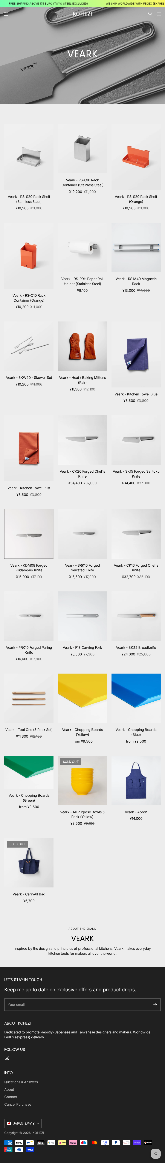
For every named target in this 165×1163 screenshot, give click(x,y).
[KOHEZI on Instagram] (6, 1057)
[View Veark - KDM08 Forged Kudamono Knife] (28, 533)
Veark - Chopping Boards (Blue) (136, 732)
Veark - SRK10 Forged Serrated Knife (82, 567)
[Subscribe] (155, 1004)
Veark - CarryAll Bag (29, 894)
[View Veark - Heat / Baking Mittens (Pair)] (82, 346)
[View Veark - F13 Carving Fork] (82, 616)
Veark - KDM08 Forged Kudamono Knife (28, 567)
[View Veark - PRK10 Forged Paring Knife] (28, 616)
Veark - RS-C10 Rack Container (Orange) (29, 298)
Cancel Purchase (17, 1104)
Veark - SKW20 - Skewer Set (29, 377)
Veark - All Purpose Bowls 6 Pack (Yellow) (82, 814)
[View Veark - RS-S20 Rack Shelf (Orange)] (136, 157)
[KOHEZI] (82, 14)
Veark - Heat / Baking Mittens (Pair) (82, 380)
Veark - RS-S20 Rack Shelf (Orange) (136, 199)
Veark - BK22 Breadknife (136, 647)
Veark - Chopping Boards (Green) (29, 798)
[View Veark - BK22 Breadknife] (136, 616)
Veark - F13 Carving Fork (82, 647)
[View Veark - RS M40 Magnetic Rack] (136, 247)
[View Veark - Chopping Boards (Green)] (28, 772)
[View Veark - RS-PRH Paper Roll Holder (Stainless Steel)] (82, 247)
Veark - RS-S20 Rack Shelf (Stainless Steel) (29, 199)
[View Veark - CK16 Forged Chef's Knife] (136, 533)
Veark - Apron (136, 812)
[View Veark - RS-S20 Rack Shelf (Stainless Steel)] (28, 157)
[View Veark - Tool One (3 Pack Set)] (28, 698)
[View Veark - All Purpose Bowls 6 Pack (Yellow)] (82, 780)
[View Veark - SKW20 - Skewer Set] (28, 346)
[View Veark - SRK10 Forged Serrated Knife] (82, 533)
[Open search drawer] (150, 13)
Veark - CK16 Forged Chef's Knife (136, 567)
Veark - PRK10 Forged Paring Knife (29, 650)
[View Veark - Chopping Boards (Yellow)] (82, 698)
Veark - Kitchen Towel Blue (136, 394)
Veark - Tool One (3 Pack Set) (29, 729)
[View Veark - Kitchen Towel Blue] (136, 354)
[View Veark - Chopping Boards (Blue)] (136, 698)
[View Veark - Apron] (136, 780)
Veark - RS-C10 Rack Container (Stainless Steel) (82, 182)
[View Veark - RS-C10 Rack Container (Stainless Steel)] (82, 148)
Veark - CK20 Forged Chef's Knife (82, 473)
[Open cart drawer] (159, 13)
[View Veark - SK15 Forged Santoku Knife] (136, 440)
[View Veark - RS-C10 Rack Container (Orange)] (28, 256)
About (9, 1089)
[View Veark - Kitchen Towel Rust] (28, 448)
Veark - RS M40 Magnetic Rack (136, 281)
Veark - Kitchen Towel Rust (29, 488)
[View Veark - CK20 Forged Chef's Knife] (82, 440)
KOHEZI (38, 1133)
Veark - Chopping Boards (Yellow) (82, 732)
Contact (10, 1097)
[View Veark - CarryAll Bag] (28, 862)
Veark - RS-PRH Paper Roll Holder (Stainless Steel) (82, 281)
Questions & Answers (21, 1082)
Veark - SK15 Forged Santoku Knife (136, 473)
